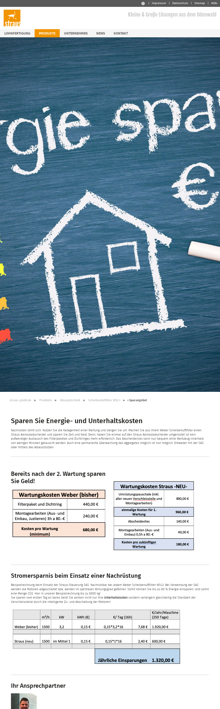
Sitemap (199, 3)
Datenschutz (180, 3)
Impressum (159, 3)
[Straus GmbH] (12, 25)
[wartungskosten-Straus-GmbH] (154, 550)
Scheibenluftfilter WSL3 (104, 400)
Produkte (45, 400)
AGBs (214, 3)
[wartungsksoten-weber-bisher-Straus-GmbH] (59, 537)
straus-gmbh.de (20, 400)
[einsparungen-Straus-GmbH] (97, 666)
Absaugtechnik (70, 400)
